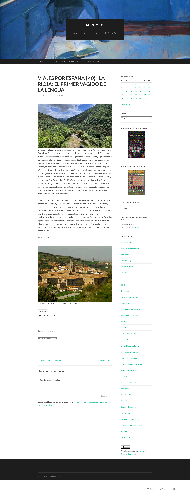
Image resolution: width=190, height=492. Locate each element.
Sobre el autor (75, 61)
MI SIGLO (95, 25)
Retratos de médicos (128, 407)
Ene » (128, 104)
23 (140, 95)
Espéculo (124, 321)
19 (122, 95)
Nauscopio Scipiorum (129, 382)
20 (127, 95)
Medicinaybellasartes (129, 370)
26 (122, 98)
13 (127, 91)
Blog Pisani (125, 254)
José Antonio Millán (128, 334)
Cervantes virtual (127, 266)
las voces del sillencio (129, 358)
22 (136, 95)
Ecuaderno (125, 291)
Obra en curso (56, 61)
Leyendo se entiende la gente (131, 364)
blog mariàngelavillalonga (130, 248)
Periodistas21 (126, 395)
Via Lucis (124, 431)
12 (122, 91)
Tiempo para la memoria (130, 419)
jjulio (60, 96)
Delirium (124, 279)
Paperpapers (125, 388)
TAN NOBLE (106, 361)
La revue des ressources (129, 352)
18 (149, 91)
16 (140, 91)
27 (127, 98)
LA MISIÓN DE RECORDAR (49, 361)
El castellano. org (127, 303)
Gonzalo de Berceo (48, 338)
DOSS (123, 285)
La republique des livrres (130, 346)
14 (131, 91)
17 (145, 91)
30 (140, 98)
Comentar (104, 396)
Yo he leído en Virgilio (129, 437)
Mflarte (124, 376)
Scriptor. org (125, 413)
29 (136, 98)
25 (149, 95)
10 (145, 88)
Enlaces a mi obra (95, 61)
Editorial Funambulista (129, 297)
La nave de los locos (128, 340)
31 (145, 98)
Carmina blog (126, 260)
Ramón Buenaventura (129, 401)
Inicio (42, 61)
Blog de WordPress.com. (49, 476)
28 (131, 98)
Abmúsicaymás (126, 242)
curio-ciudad (125, 273)
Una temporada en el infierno (131, 425)
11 (149, 88)
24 (145, 95)
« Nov (123, 104)
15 (136, 91)
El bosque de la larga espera (131, 309)
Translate (137, 227)
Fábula (123, 328)
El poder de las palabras (130, 315)
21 (131, 95)
